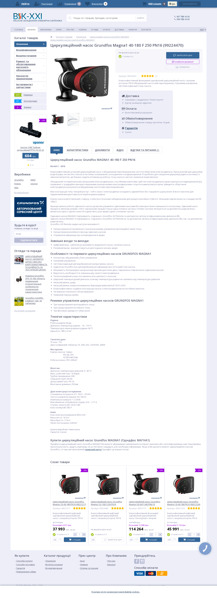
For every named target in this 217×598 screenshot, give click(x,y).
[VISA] (139, 573)
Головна (18, 29)
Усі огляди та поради (24, 310)
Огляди (94, 29)
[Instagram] (142, 561)
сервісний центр (93, 449)
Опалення (22, 44)
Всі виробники (21, 192)
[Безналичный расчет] (162, 573)
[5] (152, 76)
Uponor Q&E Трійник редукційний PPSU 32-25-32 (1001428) (30, 148)
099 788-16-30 (183, 19)
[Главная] (51, 36)
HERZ (33, 179)
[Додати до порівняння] (55, 539)
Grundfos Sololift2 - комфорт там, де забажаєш (34, 301)
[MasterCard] (151, 573)
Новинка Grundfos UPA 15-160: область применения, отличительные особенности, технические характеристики (35, 283)
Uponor (34, 183)
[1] (28, 165)
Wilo (16, 187)
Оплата (106, 29)
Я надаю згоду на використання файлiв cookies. (116, 592)
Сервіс (59, 29)
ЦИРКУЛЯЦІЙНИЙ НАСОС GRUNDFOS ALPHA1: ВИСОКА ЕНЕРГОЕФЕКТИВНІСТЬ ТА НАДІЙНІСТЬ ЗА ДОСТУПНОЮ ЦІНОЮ (36, 263)
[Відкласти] (60, 539)
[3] (33, 165)
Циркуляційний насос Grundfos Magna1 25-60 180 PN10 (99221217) (69, 503)
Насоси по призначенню (24, 77)
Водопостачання (26, 55)
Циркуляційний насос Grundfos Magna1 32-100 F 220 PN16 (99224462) (106, 504)
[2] (30, 165)
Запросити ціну (184, 55)
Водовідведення (26, 49)
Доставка (119, 29)
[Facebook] (136, 561)
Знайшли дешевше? (184, 62)
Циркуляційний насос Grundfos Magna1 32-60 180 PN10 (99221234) (183, 503)
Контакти (146, 29)
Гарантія (133, 29)
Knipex (17, 183)
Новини (82, 29)
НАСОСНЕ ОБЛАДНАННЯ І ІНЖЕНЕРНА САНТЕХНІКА (37, 20)
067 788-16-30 (183, 16)
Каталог (32, 29)
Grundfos (19, 179)
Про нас (70, 29)
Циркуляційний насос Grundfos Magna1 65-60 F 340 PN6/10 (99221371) (144, 504)
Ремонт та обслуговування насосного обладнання (25, 66)
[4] (150, 76)
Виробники (45, 29)
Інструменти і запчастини (24, 86)
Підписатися (28, 240)
